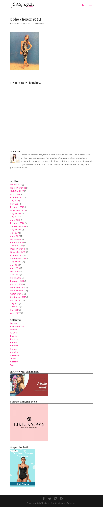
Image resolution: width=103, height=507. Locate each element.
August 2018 (15, 262)
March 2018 (15, 278)
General (14, 346)
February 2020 (17, 223)
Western (14, 362)
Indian (13, 349)
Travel (13, 359)
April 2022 (15, 194)
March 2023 (16, 185)
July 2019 (14, 233)
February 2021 (17, 207)
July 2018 (14, 265)
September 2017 (18, 297)
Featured (14, 339)
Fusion (13, 343)
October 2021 (16, 197)
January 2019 (16, 246)
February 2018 (17, 281)
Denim (13, 330)
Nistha (16, 24)
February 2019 (17, 242)
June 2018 (15, 268)
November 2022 (18, 188)
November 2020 (18, 210)
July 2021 (14, 201)
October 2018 (16, 255)
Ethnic (13, 333)
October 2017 (16, 294)
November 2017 (17, 291)
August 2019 (15, 230)
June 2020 (15, 220)
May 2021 (14, 204)
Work (12, 365)
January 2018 (16, 284)
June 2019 (15, 236)
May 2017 (14, 310)
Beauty (13, 323)
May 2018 (14, 271)
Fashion (14, 336)
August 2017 (15, 300)
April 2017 (14, 313)
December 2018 (17, 249)
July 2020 (14, 217)
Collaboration (17, 326)
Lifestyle (14, 355)
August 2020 (16, 214)
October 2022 (17, 191)
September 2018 (18, 259)
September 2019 (18, 226)
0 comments (38, 24)
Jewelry (14, 352)
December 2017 (17, 287)
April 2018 (15, 275)
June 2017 (15, 307)
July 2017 (14, 304)
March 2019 (15, 239)
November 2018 (17, 252)
